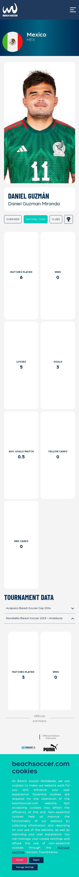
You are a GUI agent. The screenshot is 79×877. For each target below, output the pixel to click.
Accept (19, 859)
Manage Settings (25, 867)
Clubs (56, 219)
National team (35, 219)
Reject (36, 859)
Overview (12, 219)
